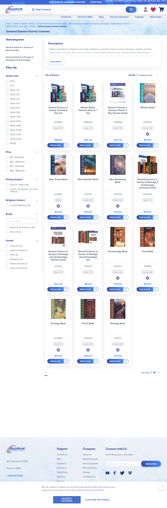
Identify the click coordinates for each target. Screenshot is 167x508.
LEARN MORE (96, 2)
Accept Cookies (67, 500)
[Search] (131, 10)
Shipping (61, 476)
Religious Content (15, 200)
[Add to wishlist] (66, 145)
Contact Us (66, 16)
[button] (145, 9)
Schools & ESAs (85, 16)
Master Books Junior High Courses (20, 26)
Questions (61, 463)
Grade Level (12, 76)
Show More (56, 61)
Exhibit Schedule (90, 459)
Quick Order (156, 16)
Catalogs (139, 16)
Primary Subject (14, 179)
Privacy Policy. (98, 490)
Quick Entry (62, 472)
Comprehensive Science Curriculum (52, 23)
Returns (60, 481)
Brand (9, 214)
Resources (61, 467)
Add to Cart (55, 145)
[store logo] (14, 9)
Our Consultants (90, 463)
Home (8, 23)
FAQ (59, 459)
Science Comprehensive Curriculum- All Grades (89, 23)
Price (8, 152)
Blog (101, 16)
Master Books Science (120, 23)
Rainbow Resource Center (16, 449)
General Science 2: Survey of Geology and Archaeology (19, 59)
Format (9, 240)
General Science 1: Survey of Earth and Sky (19, 49)
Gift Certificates (90, 467)
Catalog (86, 472)
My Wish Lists (153, 9)
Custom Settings (97, 499)
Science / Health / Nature (23, 23)
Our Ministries (89, 476)
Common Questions (119, 16)
